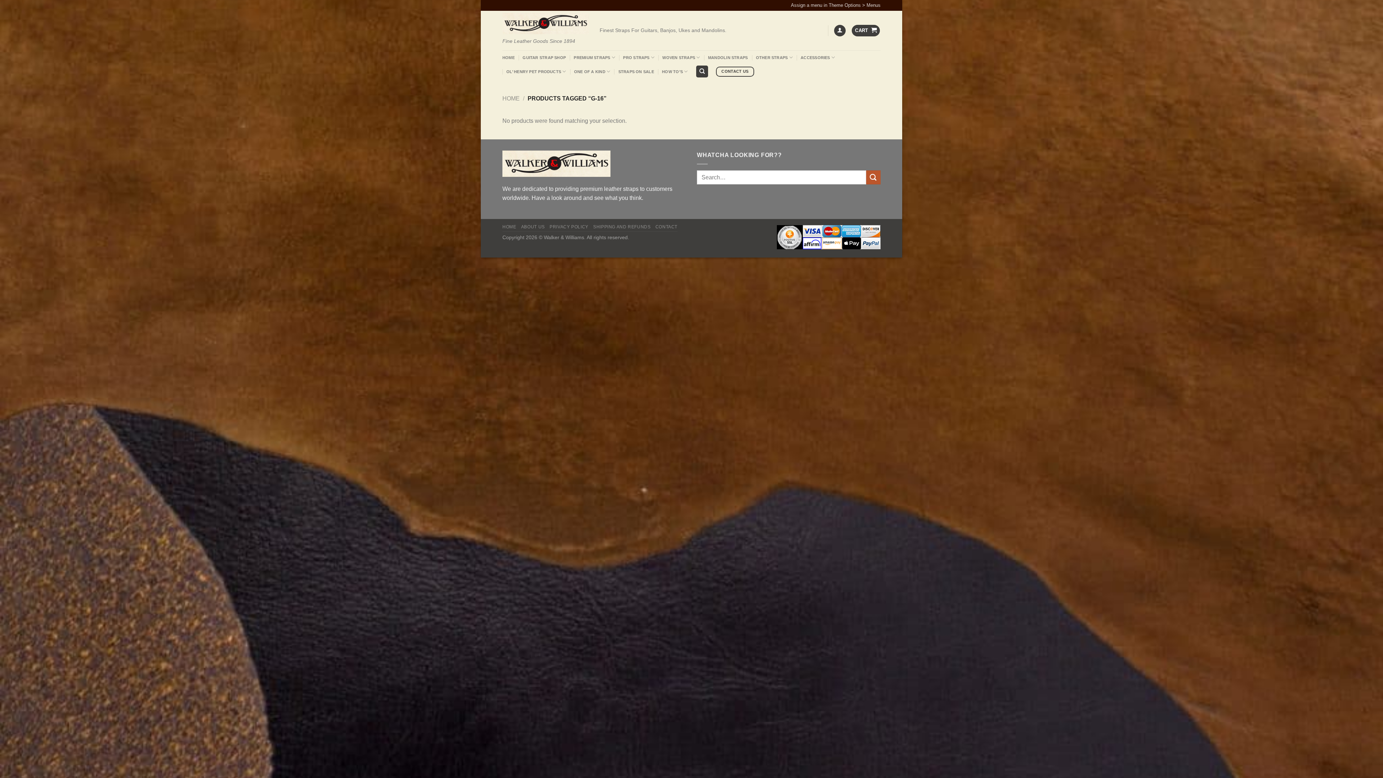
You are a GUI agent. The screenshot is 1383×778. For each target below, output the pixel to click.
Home (508, 57)
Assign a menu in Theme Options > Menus (836, 5)
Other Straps (772, 57)
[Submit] (873, 177)
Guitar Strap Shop (544, 57)
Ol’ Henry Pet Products (533, 72)
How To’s (672, 72)
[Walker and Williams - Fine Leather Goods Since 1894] (545, 23)
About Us (533, 226)
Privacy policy (569, 226)
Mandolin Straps (728, 57)
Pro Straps (636, 57)
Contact (666, 226)
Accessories (815, 57)
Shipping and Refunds (621, 226)
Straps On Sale (636, 72)
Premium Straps (592, 57)
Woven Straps (678, 57)
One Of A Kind (589, 72)
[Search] (702, 71)
